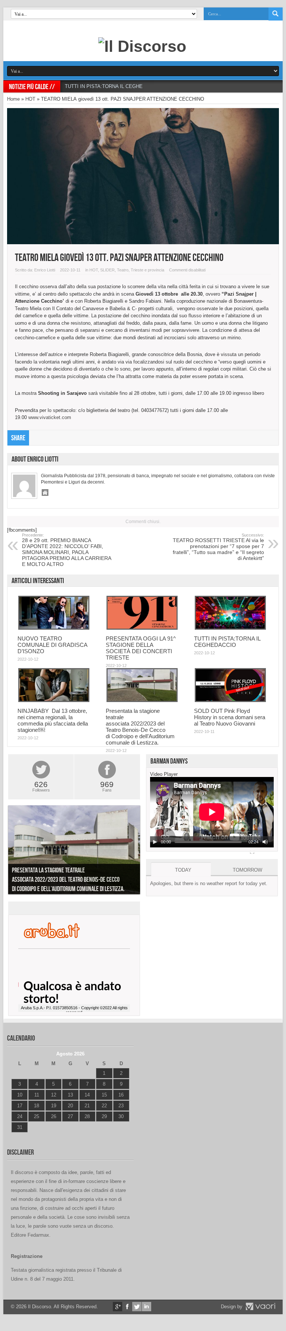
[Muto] (265, 842)
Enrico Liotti (44, 270)
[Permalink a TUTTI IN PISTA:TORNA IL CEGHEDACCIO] (230, 628)
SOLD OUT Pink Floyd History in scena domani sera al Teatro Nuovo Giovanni (229, 717)
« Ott (16, 1136)
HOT (30, 99)
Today (183, 870)
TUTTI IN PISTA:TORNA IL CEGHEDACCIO (113, 86)
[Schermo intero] (252, 852)
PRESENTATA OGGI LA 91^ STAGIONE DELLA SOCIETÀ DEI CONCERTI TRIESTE (141, 648)
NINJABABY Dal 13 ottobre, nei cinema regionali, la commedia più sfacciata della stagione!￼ (53, 720)
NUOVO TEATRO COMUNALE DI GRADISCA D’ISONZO (52, 644)
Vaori (260, 1306)
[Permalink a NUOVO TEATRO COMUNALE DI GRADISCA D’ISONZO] (53, 628)
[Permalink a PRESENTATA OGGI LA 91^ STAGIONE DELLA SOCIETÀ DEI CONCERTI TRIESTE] (142, 628)
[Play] (155, 842)
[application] (212, 812)
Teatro (122, 270)
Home (13, 99)
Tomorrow (247, 870)
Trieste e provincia (147, 270)
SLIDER (107, 270)
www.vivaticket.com (49, 417)
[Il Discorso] (142, 46)
